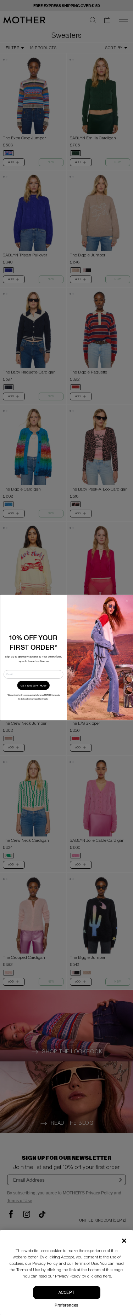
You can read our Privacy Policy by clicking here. (67, 1276)
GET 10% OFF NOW (33, 686)
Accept (66, 1292)
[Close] (124, 1241)
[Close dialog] (126, 600)
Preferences (66, 1305)
